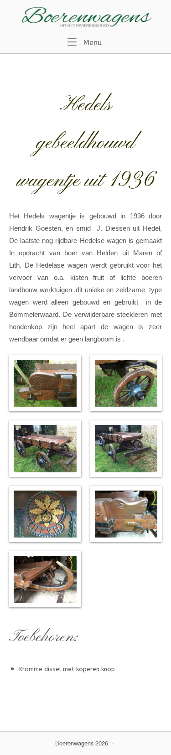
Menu (91, 42)
